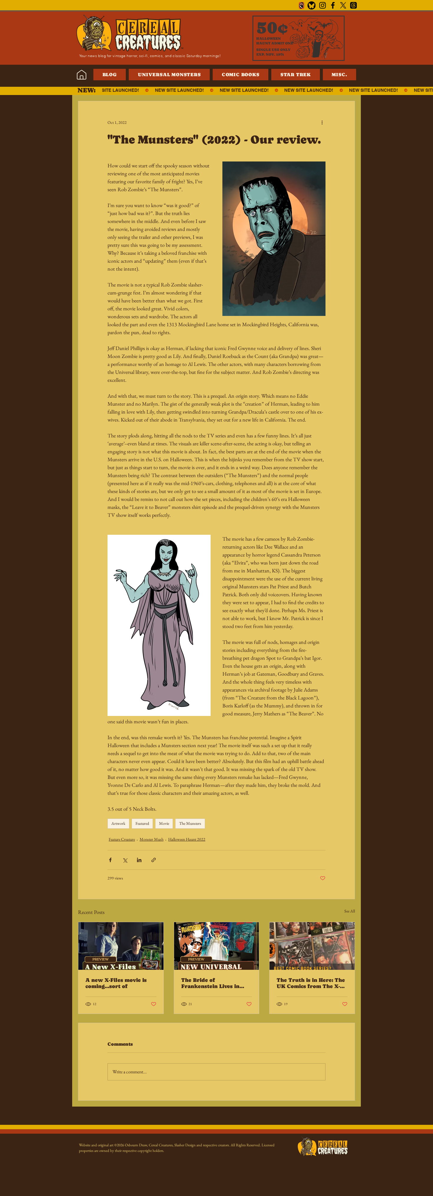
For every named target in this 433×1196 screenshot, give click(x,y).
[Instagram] (322, 5)
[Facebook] (332, 5)
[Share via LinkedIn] (139, 860)
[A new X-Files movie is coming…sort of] (120, 946)
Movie (164, 823)
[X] (343, 5)
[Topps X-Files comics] (312, 946)
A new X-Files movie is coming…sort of (116, 983)
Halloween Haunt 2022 (186, 839)
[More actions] (321, 122)
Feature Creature (122, 839)
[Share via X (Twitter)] (125, 860)
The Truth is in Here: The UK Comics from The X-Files (311, 983)
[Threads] (353, 5)
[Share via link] (153, 860)
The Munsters (190, 823)
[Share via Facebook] (110, 860)
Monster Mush (151, 839)
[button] (339, 75)
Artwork (118, 823)
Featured (142, 823)
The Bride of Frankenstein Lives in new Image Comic (210, 983)
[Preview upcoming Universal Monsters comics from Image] (216, 946)
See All (349, 911)
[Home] (81, 75)
